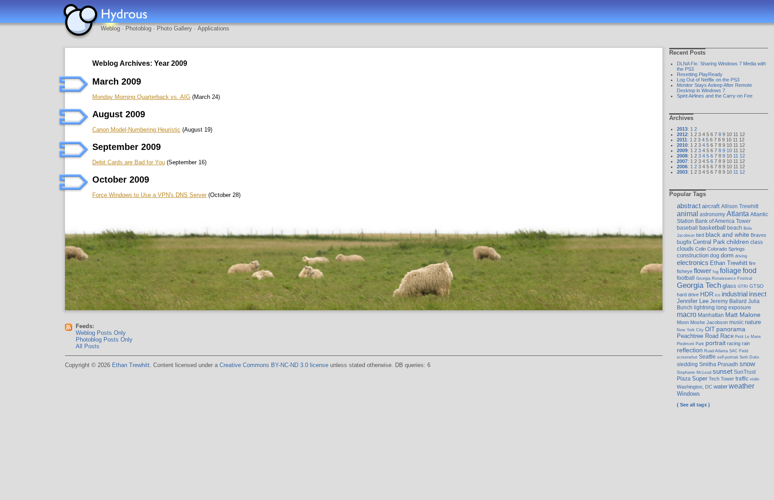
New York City (690, 329)
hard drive (688, 294)
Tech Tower (721, 378)
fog (715, 271)
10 (729, 150)
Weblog (110, 28)
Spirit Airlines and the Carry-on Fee (714, 95)
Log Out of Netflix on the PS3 (708, 79)
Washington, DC (694, 386)
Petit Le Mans (748, 336)
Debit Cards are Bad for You (128, 162)
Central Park (709, 242)
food (750, 270)
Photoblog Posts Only (104, 339)
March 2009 (116, 81)
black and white (727, 234)
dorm (727, 255)
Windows (688, 393)
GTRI (743, 286)
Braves (758, 235)
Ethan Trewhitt (729, 263)
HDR (707, 294)
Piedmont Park (690, 343)
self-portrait (727, 357)
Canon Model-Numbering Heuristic (136, 129)
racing (733, 343)
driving (741, 255)
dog (714, 255)
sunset (722, 371)
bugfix (684, 242)
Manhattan (711, 315)
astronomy (712, 214)
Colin (700, 249)
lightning (704, 307)
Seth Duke (749, 357)
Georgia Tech (699, 285)
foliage (730, 270)
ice (717, 294)
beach (734, 228)
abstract (689, 205)
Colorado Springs (726, 249)
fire (752, 263)
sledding (687, 364)
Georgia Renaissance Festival (724, 278)
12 (742, 155)
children (738, 241)
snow (747, 364)
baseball (687, 228)
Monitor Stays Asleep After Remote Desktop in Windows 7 (714, 87)
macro (687, 314)
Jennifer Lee (693, 301)
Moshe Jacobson (709, 322)
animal (687, 214)
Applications (213, 28)
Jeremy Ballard (728, 301)
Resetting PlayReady (699, 74)
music (736, 322)
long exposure (733, 307)
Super (699, 378)
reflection (690, 350)
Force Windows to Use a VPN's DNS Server (149, 195)
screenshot (687, 357)
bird (700, 235)
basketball (712, 227)
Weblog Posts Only (101, 332)
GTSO (756, 286)
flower (702, 270)
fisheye (684, 271)
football (686, 278)
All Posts (87, 346)
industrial (735, 294)
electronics (693, 262)
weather (741, 386)
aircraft (711, 206)
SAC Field (738, 350)
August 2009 (118, 114)
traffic (741, 379)
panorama (730, 329)
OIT (710, 329)
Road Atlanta (716, 350)
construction (693, 255)
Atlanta (738, 213)
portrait (715, 342)
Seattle (707, 357)
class (756, 242)
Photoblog (138, 28)
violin (754, 378)
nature (753, 322)
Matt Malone (743, 315)
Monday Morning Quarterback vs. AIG (141, 97)
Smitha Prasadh (718, 364)
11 (735, 155)
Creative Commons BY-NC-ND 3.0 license (273, 365)
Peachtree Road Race (705, 336)
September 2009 (126, 147)
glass (729, 285)
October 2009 (120, 179)
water (720, 386)
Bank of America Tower (723, 221)
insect (757, 294)
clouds (685, 248)
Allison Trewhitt (739, 206)
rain (746, 343)
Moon (683, 322)
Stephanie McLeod (694, 372)
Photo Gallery (174, 28)
